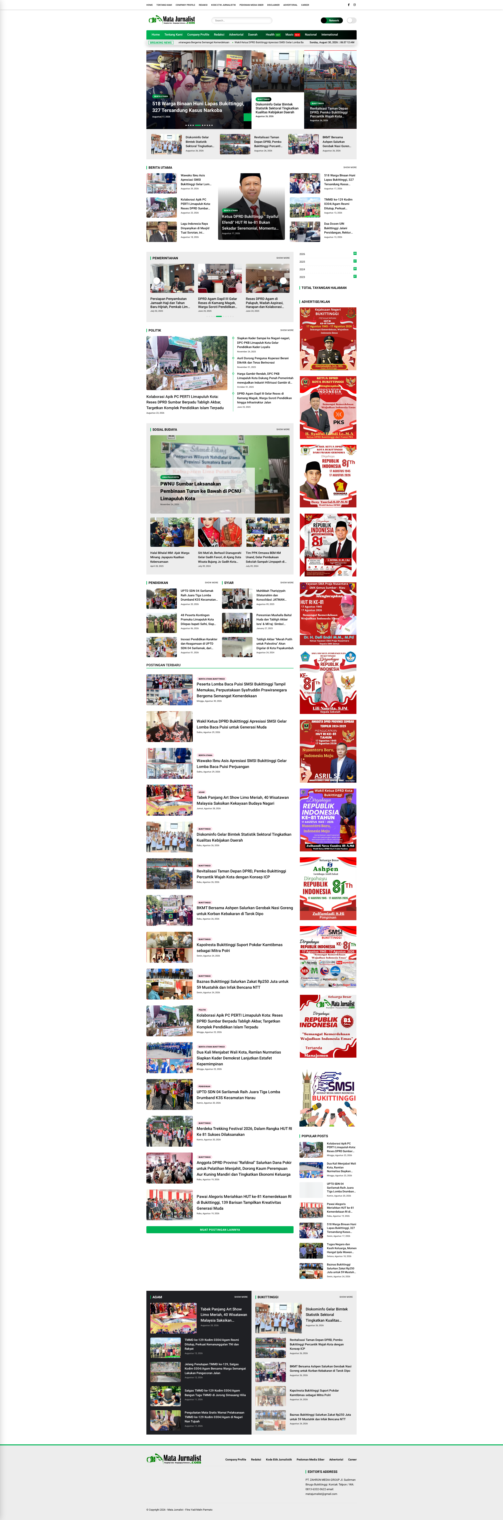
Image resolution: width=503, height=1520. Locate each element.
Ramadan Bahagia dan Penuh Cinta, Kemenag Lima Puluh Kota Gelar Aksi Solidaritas (263, 303)
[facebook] (349, 4)
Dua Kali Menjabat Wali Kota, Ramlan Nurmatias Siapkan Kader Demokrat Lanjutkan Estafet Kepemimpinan (239, 1058)
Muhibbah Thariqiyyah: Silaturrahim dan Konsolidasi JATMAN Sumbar (271, 595)
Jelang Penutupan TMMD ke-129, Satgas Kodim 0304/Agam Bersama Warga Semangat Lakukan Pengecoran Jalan (215, 1368)
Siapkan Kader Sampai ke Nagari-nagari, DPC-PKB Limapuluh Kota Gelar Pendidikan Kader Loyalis (263, 342)
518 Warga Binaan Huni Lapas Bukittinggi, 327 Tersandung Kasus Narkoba (339, 180)
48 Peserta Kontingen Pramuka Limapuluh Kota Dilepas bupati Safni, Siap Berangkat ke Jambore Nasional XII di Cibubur (197, 619)
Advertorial (290, 5)
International (329, 34)
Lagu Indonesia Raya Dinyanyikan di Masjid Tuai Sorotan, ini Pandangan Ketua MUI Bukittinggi (195, 228)
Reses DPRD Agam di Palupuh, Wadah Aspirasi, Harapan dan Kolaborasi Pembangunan (169, 303)
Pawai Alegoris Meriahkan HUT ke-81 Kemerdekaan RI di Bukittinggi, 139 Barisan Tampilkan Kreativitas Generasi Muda (244, 1202)
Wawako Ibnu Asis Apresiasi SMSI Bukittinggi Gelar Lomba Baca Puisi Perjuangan (304, 42)
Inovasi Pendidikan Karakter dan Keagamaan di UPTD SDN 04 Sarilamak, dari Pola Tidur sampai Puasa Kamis (199, 644)
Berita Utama (161, 90)
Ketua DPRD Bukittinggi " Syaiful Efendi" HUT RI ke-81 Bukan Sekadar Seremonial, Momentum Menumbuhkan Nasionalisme (250, 222)
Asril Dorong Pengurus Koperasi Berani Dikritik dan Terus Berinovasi (263, 360)
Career (305, 5)
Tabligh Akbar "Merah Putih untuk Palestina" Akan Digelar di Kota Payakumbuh (275, 644)
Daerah (252, 34)
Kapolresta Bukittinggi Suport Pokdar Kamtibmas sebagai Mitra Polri (240, 947)
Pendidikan (204, 1086)
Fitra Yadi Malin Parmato (198, 1509)
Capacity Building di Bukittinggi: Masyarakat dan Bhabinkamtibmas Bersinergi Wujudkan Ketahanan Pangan (216, 303)
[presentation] (248, 125)
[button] (186, 125)
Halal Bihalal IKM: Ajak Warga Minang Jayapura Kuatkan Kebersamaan (169, 557)
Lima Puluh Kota (170, 477)
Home (149, 5)
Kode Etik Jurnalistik (223, 5)
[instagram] (354, 4)
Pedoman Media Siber (251, 5)
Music (292, 34)
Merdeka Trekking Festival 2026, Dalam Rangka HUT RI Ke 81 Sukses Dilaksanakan (244, 1131)
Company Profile (185, 5)
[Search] (269, 20)
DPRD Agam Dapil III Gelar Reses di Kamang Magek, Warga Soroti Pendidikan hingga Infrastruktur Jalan (264, 398)
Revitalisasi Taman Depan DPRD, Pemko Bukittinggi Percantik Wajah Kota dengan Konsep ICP (329, 112)
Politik (202, 1010)
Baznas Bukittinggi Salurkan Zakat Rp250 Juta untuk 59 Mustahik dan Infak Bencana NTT (242, 984)
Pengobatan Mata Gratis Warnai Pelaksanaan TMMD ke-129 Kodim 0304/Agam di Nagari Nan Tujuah (214, 1417)
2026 (327, 254)
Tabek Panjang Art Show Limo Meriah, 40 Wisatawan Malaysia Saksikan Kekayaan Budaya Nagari (243, 800)
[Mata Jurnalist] (171, 25)
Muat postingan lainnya (220, 1229)
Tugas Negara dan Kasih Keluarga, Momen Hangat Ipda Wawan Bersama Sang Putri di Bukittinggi (342, 1248)
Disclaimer (273, 5)
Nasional (311, 34)
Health (273, 34)
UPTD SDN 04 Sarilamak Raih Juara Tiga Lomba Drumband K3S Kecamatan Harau (198, 595)
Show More (350, 167)
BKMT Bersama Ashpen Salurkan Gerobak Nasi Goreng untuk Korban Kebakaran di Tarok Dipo (337, 142)
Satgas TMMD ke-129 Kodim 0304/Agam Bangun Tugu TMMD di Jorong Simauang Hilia (215, 1393)
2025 (327, 262)
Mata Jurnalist (175, 1509)
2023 (327, 277)
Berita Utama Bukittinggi (212, 679)
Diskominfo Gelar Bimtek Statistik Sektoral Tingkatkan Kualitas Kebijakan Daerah (277, 108)
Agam (202, 792)
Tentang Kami (164, 5)
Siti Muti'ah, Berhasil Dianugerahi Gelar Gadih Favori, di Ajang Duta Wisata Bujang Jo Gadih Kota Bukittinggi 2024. (219, 557)
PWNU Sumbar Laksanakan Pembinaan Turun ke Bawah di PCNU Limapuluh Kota (200, 491)
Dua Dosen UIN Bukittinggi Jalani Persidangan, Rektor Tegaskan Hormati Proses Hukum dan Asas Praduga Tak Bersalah (195, 104)
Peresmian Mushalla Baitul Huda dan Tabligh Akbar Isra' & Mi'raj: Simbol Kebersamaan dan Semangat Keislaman (274, 619)
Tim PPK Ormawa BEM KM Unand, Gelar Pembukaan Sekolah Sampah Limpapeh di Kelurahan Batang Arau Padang (266, 557)
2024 (327, 269)
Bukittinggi (264, 99)
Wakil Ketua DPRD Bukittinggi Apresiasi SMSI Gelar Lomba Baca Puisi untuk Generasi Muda (202, 42)
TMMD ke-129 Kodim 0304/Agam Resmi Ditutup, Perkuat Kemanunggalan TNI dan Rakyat (340, 204)
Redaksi (203, 5)
